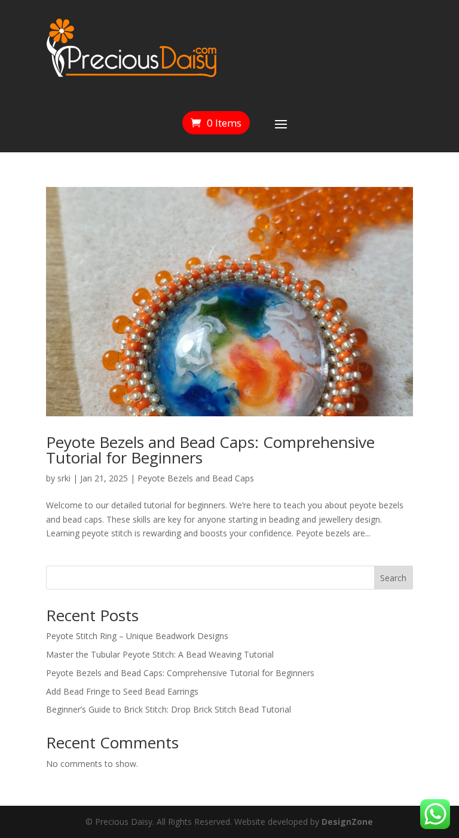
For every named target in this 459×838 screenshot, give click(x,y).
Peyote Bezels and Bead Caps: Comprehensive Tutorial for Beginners (210, 449)
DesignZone (347, 821)
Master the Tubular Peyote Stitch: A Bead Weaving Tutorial (160, 654)
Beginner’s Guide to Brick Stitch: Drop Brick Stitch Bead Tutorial (168, 709)
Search (393, 578)
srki (64, 478)
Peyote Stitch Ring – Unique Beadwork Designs (137, 635)
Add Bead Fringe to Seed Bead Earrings (122, 691)
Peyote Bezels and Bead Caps (195, 478)
